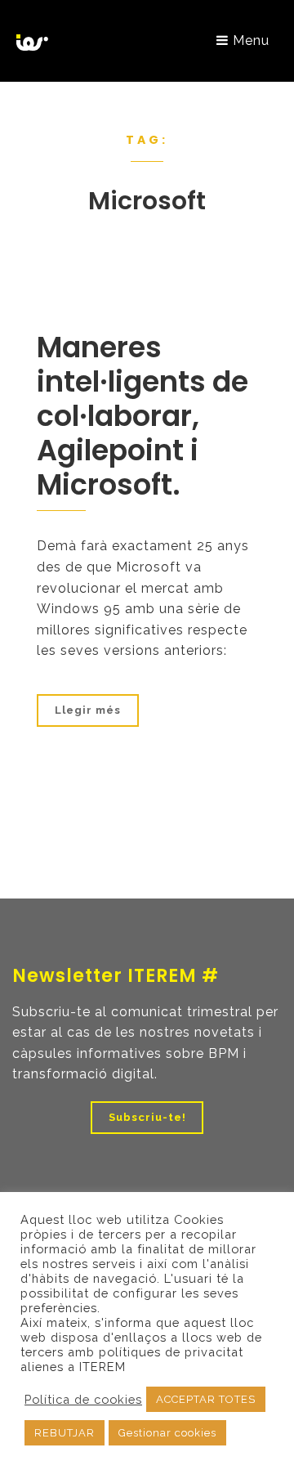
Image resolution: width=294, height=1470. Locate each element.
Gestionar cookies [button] (167, 1433)
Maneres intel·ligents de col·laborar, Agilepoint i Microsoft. (142, 415)
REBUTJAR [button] (64, 1433)
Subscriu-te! (147, 1117)
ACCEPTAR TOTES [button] (206, 1399)
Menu (249, 40)
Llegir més (88, 710)
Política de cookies (83, 1399)
